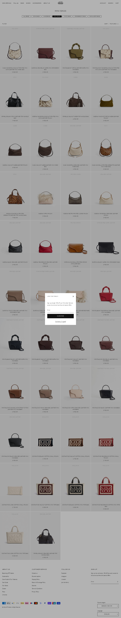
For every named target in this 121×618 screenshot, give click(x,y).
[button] (73, 296)
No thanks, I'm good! (60, 321)
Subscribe (60, 316)
